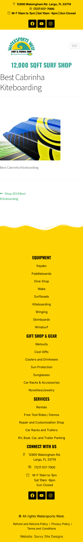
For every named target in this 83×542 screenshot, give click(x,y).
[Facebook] (32, 24)
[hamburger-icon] (74, 46)
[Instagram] (51, 24)
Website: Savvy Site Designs (41, 536)
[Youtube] (41, 24)
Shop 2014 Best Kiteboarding (13, 196)
